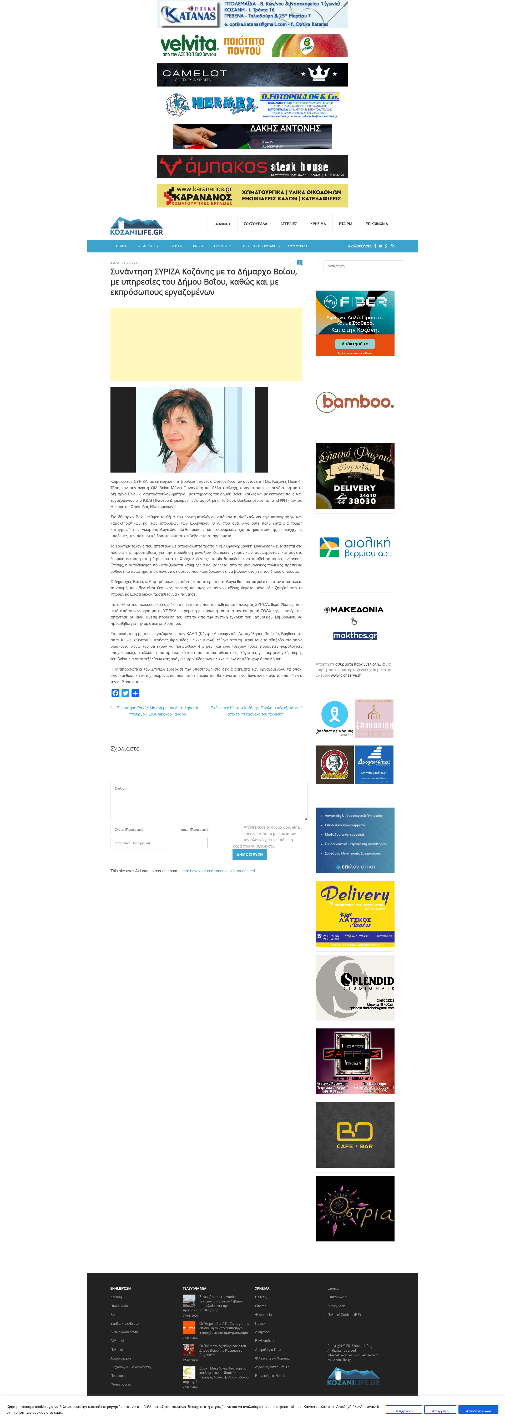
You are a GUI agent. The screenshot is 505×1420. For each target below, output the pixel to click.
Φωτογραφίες (120, 1384)
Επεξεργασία (404, 1411)
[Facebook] (374, 246)
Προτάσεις (174, 246)
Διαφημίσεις (336, 1306)
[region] (252, 1408)
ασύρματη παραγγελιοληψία (360, 664)
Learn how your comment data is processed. (217, 871)
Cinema (260, 1306)
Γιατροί (260, 1323)
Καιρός (198, 246)
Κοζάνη (116, 1297)
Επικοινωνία (377, 223)
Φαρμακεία (263, 1314)
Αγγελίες (288, 223)
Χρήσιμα (318, 223)
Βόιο (114, 263)
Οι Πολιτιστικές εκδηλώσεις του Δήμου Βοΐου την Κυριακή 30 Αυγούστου (222, 1350)
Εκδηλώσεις (223, 246)
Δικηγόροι (262, 1332)
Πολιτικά (116, 1349)
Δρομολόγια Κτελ (268, 1349)
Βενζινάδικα (264, 1340)
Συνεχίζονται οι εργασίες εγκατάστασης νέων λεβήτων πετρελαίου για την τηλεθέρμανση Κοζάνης (213, 1303)
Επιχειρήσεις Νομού (270, 1375)
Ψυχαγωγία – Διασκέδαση (130, 1367)
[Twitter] (379, 246)
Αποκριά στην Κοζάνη (259, 246)
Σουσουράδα (255, 223)
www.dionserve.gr (346, 675)
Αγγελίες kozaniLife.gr (272, 1367)
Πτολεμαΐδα (119, 1306)
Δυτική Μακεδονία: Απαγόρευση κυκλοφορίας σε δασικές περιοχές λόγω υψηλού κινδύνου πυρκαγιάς (216, 1375)
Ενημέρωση (146, 246)
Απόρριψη (440, 1411)
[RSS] (392, 246)
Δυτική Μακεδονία (124, 1332)
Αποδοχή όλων (478, 1411)
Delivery (261, 1297)
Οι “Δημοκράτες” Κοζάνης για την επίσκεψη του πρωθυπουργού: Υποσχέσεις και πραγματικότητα (224, 1328)
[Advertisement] (206, 344)
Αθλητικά (117, 1340)
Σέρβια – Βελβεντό (124, 1323)
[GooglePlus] (385, 246)
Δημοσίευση (249, 854)
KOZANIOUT (222, 223)
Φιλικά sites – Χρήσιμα (272, 1358)
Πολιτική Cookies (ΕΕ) (344, 1314)
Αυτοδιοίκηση (120, 1358)
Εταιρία (345, 223)
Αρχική (121, 246)
